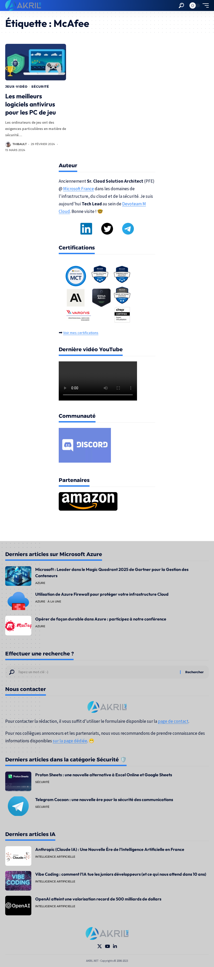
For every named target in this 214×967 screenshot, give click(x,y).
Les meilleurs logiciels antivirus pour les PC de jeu (30, 104)
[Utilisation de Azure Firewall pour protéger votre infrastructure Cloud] (18, 601)
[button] (181, 5)
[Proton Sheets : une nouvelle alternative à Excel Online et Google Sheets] (18, 781)
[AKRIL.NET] (23, 5)
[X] (99, 946)
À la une (54, 601)
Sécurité (40, 86)
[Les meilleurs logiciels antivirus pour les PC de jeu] (35, 62)
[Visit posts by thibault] (8, 144)
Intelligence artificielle (55, 856)
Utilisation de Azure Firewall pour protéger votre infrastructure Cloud (102, 594)
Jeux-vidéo (16, 86)
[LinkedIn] (115, 946)
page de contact (173, 721)
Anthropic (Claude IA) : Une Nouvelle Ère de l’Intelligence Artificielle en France (109, 849)
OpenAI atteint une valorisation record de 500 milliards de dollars (98, 899)
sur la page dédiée (70, 741)
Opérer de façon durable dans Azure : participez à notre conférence (100, 619)
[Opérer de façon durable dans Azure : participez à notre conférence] (18, 625)
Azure (40, 583)
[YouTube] (107, 946)
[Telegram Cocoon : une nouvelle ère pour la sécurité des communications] (18, 806)
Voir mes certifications (80, 332)
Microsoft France (78, 189)
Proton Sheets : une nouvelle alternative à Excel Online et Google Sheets (103, 774)
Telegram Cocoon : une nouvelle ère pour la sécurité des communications (104, 799)
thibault (20, 144)
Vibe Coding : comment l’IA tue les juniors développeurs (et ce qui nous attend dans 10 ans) (120, 874)
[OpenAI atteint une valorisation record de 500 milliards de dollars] (18, 905)
